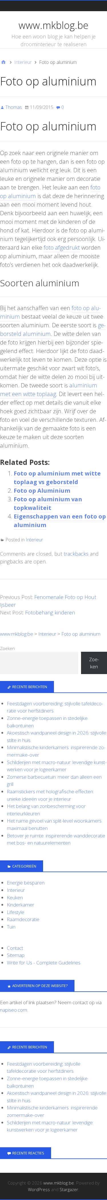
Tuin (11, 926)
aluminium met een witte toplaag (48, 389)
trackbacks (76, 553)
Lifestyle (15, 912)
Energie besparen (26, 882)
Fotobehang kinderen (50, 612)
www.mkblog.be (53, 25)
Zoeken (7, 648)
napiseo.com (13, 1010)
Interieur (34, 540)
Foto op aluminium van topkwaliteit (48, 503)
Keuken (15, 897)
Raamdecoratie (23, 919)
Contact (15, 948)
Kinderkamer (20, 904)
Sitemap (16, 955)
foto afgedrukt (62, 247)
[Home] (3, 62)
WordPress (39, 1189)
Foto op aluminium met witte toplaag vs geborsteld (57, 477)
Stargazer (69, 1189)
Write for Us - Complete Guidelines (43, 962)
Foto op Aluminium (42, 490)
